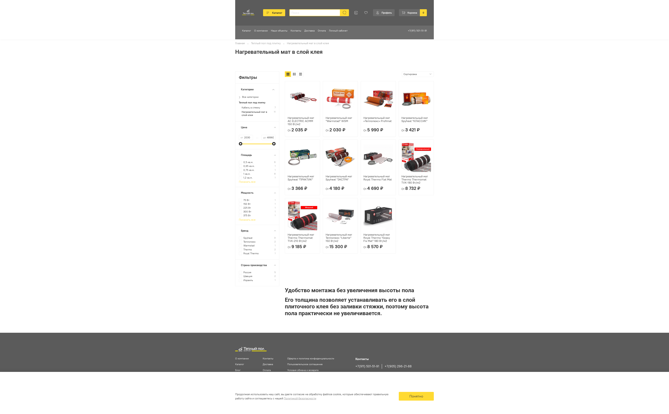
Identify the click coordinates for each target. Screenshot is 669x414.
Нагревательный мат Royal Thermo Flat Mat (377, 178)
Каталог (277, 12)
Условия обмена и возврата (302, 370)
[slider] (240, 143)
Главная (240, 43)
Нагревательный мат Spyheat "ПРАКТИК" (301, 178)
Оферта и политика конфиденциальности (310, 358)
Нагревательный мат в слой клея (254, 113)
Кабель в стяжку (251, 107)
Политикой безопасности (300, 398)
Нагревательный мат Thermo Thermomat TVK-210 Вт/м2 (301, 238)
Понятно (416, 396)
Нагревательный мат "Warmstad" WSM (339, 119)
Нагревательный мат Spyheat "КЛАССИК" (414, 119)
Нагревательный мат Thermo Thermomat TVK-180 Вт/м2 (414, 179)
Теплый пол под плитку (266, 43)
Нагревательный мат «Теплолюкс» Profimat (377, 119)
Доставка (309, 30)
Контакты (296, 30)
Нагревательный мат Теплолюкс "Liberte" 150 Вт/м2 (339, 238)
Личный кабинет (338, 30)
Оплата (322, 30)
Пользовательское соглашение (305, 364)
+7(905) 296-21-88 (398, 366)
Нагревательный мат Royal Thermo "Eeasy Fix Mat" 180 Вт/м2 (376, 238)
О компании (261, 30)
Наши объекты (279, 30)
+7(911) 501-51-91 (417, 30)
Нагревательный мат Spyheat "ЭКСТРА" (339, 178)
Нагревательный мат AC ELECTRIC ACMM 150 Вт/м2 (301, 121)
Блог (238, 370)
